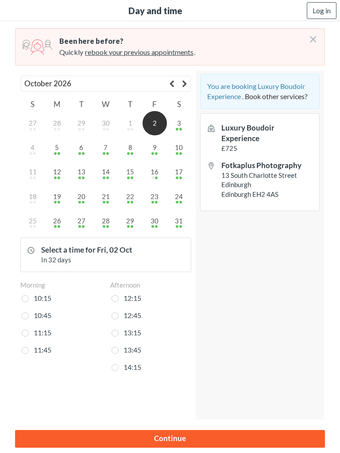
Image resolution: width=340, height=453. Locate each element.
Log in (322, 10)
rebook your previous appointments (139, 52)
